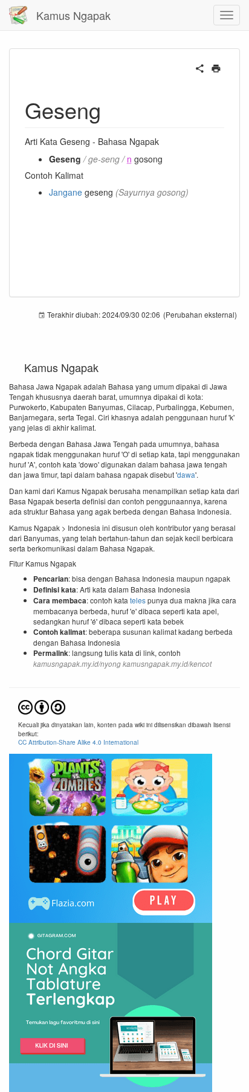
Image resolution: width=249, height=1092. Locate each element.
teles (138, 600)
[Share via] (200, 67)
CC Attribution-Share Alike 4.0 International (78, 742)
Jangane (65, 192)
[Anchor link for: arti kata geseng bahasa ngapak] (163, 141)
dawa (186, 474)
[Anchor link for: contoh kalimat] (87, 175)
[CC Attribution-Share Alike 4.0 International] (41, 706)
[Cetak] (216, 67)
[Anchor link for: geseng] (112, 109)
